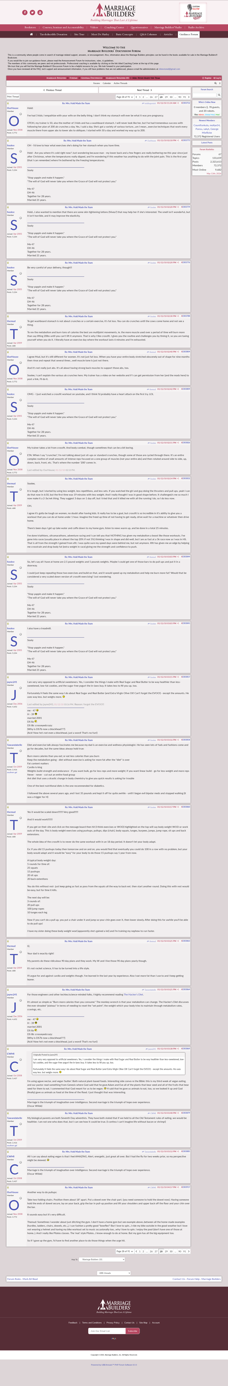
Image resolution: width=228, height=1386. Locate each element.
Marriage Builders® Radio (168, 27)
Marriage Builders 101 (117, 78)
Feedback (73, 1323)
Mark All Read (30, 1278)
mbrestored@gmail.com (169, 69)
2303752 (186, 103)
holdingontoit (150, 103)
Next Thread (143, 90)
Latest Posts (206, 142)
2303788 (186, 316)
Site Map (143, 1323)
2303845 (186, 623)
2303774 (186, 207)
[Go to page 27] (136, 97)
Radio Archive (196, 27)
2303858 (186, 740)
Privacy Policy (113, 1323)
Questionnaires (139, 27)
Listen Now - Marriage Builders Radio (193, 12)
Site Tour (79, 34)
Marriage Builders (56, 78)
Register (207, 78)
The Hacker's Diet (133, 994)
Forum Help (193, 1278)
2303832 (186, 478)
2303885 (186, 1151)
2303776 (186, 262)
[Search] (215, 83)
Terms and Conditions (92, 1323)
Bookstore (30, 27)
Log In (218, 78)
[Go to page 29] (188, 97)
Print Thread (13, 96)
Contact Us (179, 1278)
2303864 (186, 989)
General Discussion (91, 78)
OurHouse (151, 141)
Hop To (75, 1259)
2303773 (186, 140)
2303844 (186, 556)
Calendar (107, 83)
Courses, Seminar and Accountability (63, 27)
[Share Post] (178, 103)
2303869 (186, 1048)
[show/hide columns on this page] (220, 83)
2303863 (186, 941)
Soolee (153, 207)
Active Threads (120, 83)
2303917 (186, 1187)
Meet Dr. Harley (100, 34)
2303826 (186, 442)
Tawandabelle (150, 990)
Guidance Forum (188, 34)
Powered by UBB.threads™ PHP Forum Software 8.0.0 (114, 1365)
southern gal (12, 772)
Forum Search (207, 89)
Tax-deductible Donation (53, 34)
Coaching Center (114, 27)
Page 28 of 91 (124, 97)
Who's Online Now (207, 102)
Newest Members (207, 120)
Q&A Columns (148, 34)
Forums (73, 78)
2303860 (186, 807)
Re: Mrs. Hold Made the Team (76, 103)
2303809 (186, 389)
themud (152, 352)
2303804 (186, 351)
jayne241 (152, 1049)
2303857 (186, 677)
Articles (168, 34)
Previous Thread (54, 90)
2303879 (186, 1113)
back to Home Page (114, 10)
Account (156, 1323)
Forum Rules (14, 1278)
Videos (94, 27)
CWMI (153, 1113)
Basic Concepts (124, 34)
